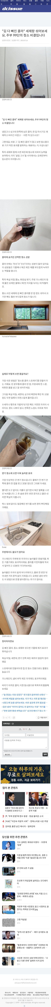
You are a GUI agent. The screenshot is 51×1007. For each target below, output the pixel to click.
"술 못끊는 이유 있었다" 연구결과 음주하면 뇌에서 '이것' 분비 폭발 (25, 695)
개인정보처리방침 (40, 993)
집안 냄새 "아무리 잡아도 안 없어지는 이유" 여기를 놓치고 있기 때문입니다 (25, 707)
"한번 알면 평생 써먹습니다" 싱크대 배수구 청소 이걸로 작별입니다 (25, 711)
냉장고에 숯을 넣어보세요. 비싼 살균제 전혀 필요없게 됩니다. (25, 703)
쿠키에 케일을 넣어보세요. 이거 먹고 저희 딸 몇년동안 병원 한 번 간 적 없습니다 (25, 699)
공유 (13, 717)
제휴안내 (15, 993)
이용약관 (30, 993)
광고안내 (23, 993)
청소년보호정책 (9, 995)
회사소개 (7, 993)
